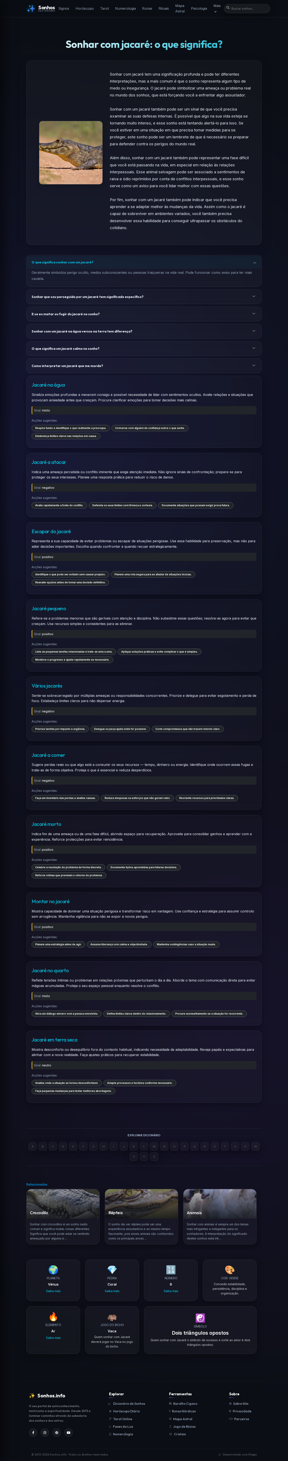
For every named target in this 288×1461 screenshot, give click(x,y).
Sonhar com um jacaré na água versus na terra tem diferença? (82, 331)
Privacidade (242, 1411)
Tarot (104, 8)
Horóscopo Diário (126, 1411)
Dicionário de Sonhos (129, 1404)
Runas (147, 8)
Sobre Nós (240, 1404)
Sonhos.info (47, 1395)
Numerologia (125, 8)
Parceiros (241, 1419)
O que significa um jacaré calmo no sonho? (66, 348)
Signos (63, 8)
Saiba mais (53, 1291)
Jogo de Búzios (184, 1427)
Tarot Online (122, 1419)
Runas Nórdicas (184, 1411)
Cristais (180, 1434)
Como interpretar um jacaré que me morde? (67, 366)
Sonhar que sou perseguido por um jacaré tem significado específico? (88, 297)
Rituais (164, 8)
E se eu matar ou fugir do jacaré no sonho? (66, 314)
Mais (217, 6)
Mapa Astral (180, 8)
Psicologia (199, 8)
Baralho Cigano (185, 1404)
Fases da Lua (123, 1427)
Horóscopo (84, 8)
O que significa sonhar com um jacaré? (62, 262)
